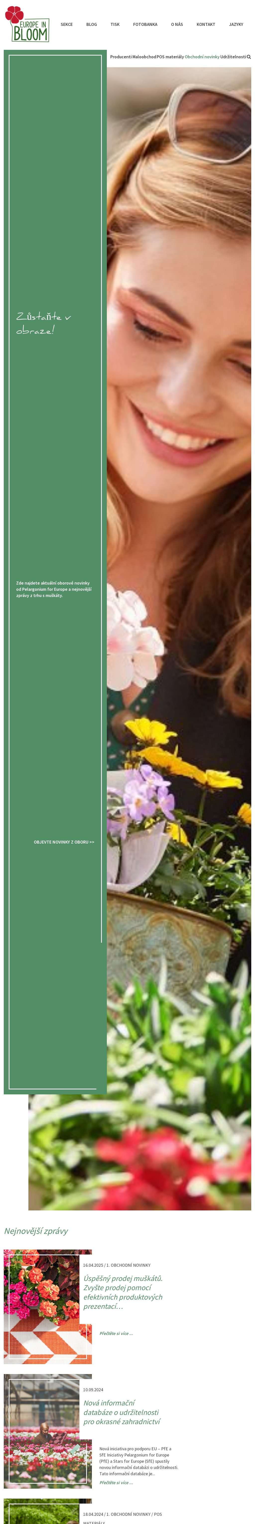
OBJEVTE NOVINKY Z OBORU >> (64, 842)
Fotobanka (145, 24)
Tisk (115, 24)
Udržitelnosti (233, 57)
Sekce (67, 24)
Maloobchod (144, 57)
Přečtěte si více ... (116, 1333)
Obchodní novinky (202, 57)
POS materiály (170, 57)
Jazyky (236, 24)
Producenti (121, 57)
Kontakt (206, 24)
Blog (91, 24)
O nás (177, 24)
